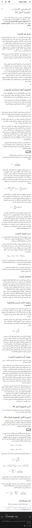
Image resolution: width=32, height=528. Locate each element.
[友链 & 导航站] (30, 525)
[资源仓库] (24, 525)
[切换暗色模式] (9, 1)
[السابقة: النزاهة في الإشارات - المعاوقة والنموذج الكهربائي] (30, 516)
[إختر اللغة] (5, 1)
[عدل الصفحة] (2, 9)
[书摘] (27, 525)
